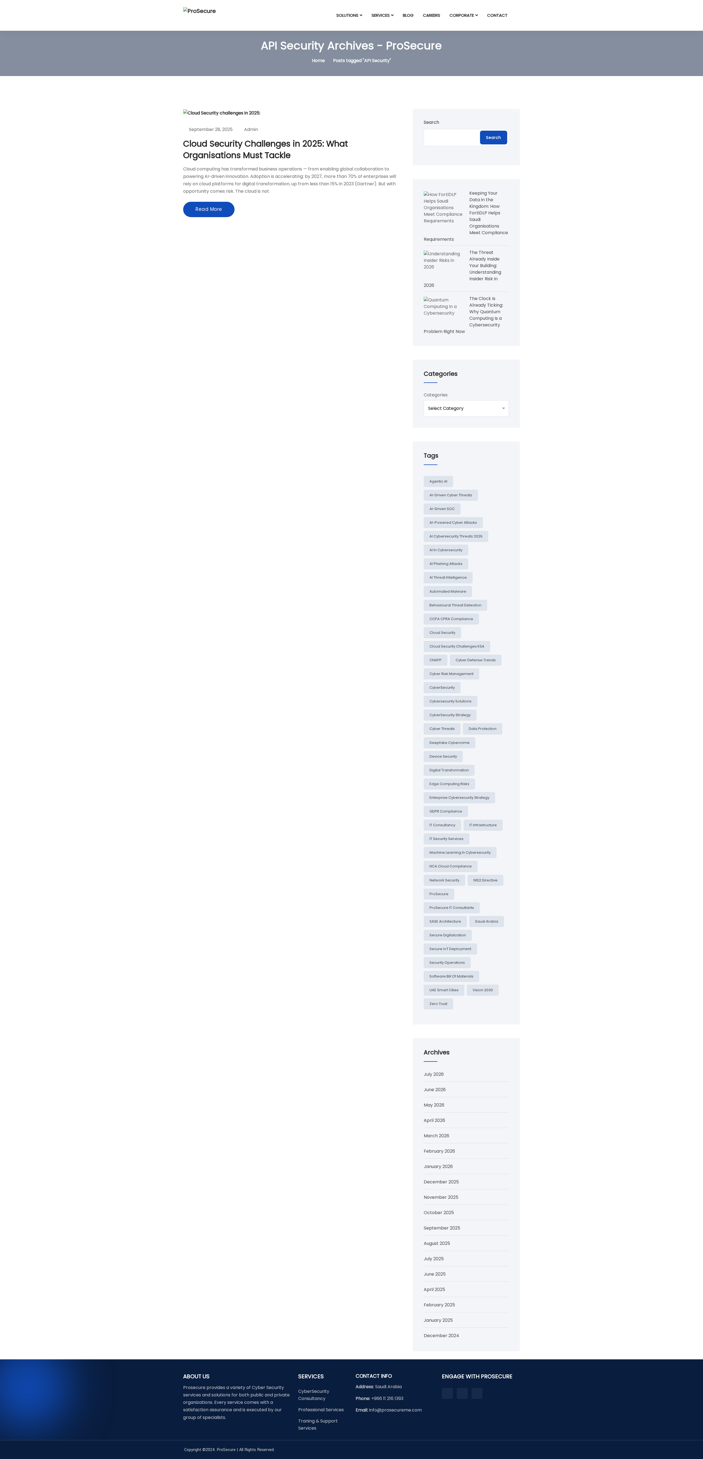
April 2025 (434, 1289)
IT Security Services (446, 838)
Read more (209, 209)
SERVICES (381, 15)
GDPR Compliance (445, 811)
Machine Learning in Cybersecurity (460, 852)
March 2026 (436, 1136)
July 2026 (434, 1074)
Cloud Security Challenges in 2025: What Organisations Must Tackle (265, 149)
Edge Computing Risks (449, 783)
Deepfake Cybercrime (449, 742)
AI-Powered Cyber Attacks (453, 522)
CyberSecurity (442, 687)
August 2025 (437, 1243)
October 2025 (439, 1212)
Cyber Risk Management (451, 673)
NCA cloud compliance (450, 866)
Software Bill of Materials (451, 976)
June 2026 (435, 1089)
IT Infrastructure (483, 825)
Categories (436, 395)
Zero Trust (438, 1003)
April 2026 (434, 1120)
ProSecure (438, 894)
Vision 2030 (483, 990)
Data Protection (482, 728)
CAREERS (431, 15)
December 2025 (441, 1182)
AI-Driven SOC (442, 508)
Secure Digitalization (447, 935)
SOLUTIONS (347, 15)
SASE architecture (445, 921)
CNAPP (435, 660)
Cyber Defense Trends (476, 660)
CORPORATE (462, 15)
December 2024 (441, 1335)
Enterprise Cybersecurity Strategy (459, 797)
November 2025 (441, 1197)
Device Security (443, 756)
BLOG (408, 15)
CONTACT (497, 15)
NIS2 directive (485, 880)
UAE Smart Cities (444, 990)
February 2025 (439, 1305)
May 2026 (434, 1105)
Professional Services (321, 1410)
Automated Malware (447, 591)
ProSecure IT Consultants (451, 907)
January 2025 (438, 1320)
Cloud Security (442, 632)
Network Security (444, 880)
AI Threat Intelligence (448, 577)
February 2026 (439, 1151)
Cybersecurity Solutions (450, 701)
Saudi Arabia (486, 921)
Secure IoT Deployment (450, 948)
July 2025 (434, 1259)
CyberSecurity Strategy (450, 715)
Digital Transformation (449, 770)
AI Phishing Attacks (445, 563)
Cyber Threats (442, 728)
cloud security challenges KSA (456, 646)
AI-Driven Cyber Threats (450, 495)
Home (318, 60)
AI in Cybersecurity (445, 550)
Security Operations (447, 962)
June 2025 (435, 1274)
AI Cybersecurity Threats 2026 (455, 536)
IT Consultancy (442, 825)
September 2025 (442, 1228)
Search (431, 122)
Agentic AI (438, 481)
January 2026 (438, 1166)
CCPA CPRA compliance (451, 618)
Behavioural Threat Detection (455, 605)
